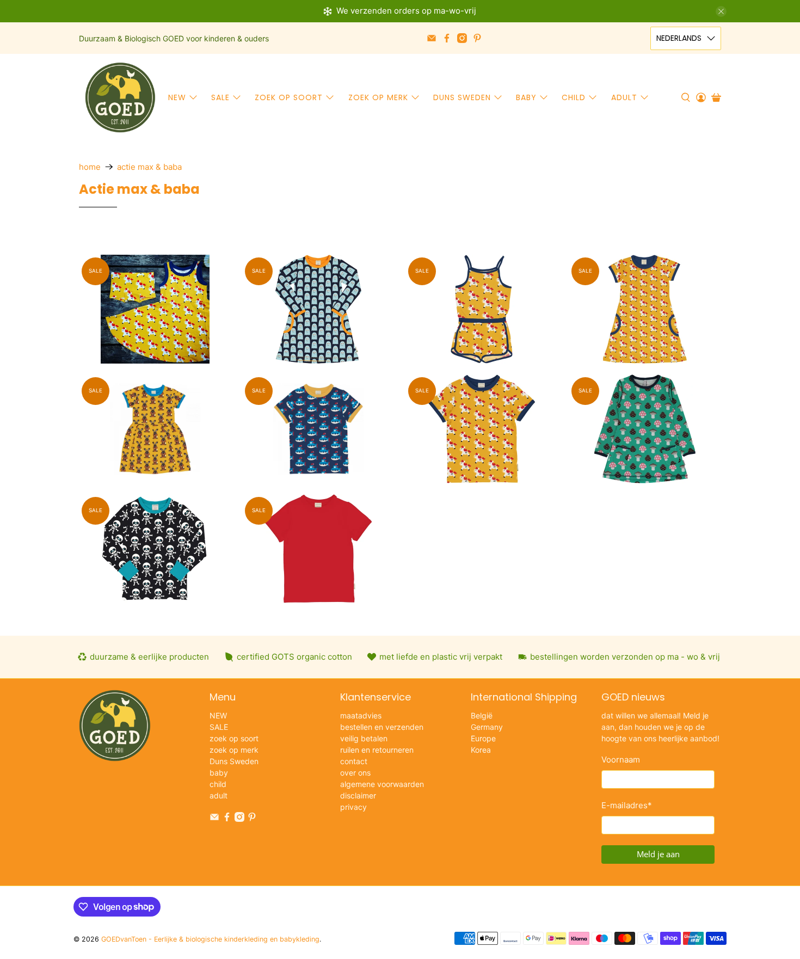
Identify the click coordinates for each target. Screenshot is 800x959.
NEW (177, 97)
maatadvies (360, 715)
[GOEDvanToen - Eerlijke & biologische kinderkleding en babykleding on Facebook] (447, 38)
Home (90, 167)
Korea (481, 749)
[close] (721, 11)
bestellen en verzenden (381, 726)
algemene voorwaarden (382, 784)
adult (624, 97)
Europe (483, 738)
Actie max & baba (149, 167)
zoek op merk (378, 97)
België (482, 715)
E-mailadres (626, 805)
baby (526, 97)
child (574, 97)
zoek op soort (289, 97)
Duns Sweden (462, 97)
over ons (355, 772)
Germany (487, 726)
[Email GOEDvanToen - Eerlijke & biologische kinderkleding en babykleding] (431, 38)
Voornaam (620, 759)
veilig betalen (363, 738)
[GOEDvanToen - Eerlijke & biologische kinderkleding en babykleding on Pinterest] (477, 38)
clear (378, 238)
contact (353, 761)
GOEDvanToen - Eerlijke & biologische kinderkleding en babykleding (210, 939)
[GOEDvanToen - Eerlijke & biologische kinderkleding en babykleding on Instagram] (462, 38)
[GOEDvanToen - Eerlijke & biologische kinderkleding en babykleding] (120, 97)
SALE (220, 97)
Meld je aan (658, 854)
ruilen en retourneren (377, 749)
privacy (353, 807)
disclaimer (358, 795)
